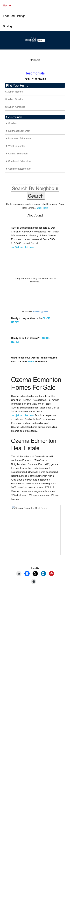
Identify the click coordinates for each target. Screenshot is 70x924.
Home (7, 5)
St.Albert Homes (14, 91)
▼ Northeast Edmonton (17, 130)
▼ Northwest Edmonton (18, 138)
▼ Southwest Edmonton (18, 168)
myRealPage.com (40, 311)
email (31, 361)
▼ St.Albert (11, 123)
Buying (7, 26)
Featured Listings (14, 16)
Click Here (42, 207)
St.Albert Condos (14, 99)
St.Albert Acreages (15, 106)
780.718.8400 (35, 78)
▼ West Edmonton (15, 145)
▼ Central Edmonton (16, 153)
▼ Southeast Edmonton (18, 161)
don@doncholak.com (22, 247)
